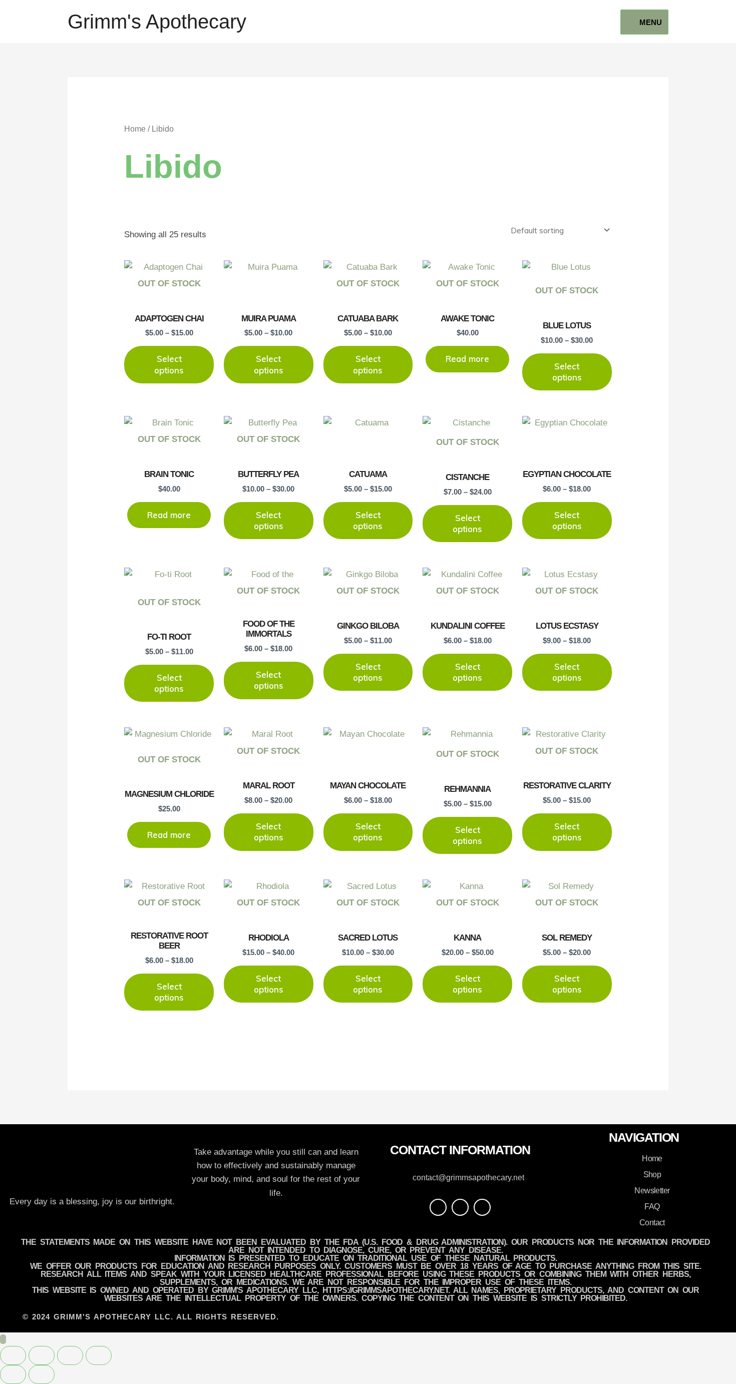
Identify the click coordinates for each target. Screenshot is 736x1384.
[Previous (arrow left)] (13, 1374)
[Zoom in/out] (13, 1355)
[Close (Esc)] (99, 1355)
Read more (467, 358)
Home (135, 129)
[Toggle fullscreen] (42, 1355)
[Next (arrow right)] (42, 1374)
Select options (169, 364)
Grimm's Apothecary (157, 22)
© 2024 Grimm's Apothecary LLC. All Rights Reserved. (151, 1316)
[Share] (70, 1355)
